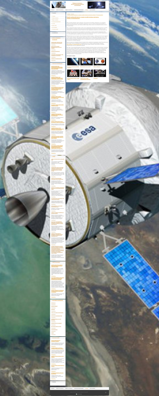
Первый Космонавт (55, 51)
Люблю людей (54, 306)
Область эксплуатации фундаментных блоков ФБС (57, 179)
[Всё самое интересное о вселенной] (58, 4)
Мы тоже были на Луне (56, 326)
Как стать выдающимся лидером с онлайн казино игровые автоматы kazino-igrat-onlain (57, 223)
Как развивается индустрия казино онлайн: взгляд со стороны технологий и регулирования (57, 88)
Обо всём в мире (55, 29)
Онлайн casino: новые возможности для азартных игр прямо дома (57, 97)
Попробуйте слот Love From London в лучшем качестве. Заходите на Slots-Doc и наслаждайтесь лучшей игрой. (57, 169)
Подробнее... (53, 44)
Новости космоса (56, 262)
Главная (53, 16)
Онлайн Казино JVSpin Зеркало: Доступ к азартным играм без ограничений (57, 129)
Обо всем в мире (55, 337)
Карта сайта (54, 25)
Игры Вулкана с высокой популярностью (56, 206)
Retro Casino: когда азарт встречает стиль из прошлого (57, 122)
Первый (53, 309)
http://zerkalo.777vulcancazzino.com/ (74, 44)
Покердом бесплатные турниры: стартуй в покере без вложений (57, 115)
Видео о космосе (55, 19)
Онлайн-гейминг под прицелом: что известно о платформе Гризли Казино (57, 78)
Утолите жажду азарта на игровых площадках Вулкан (57, 348)
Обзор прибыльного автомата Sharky (55, 341)
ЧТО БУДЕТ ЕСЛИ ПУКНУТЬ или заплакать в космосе (57, 55)
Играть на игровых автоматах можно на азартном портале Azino (57, 188)
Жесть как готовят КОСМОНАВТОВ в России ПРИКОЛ (56, 47)
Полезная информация (56, 21)
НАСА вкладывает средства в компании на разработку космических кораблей (57, 278)
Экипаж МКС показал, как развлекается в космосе (56, 43)
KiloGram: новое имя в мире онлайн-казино (57, 105)
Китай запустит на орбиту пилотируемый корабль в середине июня (57, 266)
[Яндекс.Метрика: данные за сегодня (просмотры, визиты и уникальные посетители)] (79, 394)
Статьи (53, 23)
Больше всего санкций (56, 323)
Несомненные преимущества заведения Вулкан (57, 199)
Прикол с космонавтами (56, 58)
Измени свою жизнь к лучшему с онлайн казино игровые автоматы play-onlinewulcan (57, 235)
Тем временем (54, 329)
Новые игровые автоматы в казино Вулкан (57, 213)
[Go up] (105, 392)
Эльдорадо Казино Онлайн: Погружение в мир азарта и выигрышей (57, 137)
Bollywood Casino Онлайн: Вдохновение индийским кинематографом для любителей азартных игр (57, 147)
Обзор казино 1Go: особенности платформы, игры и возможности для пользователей (57, 67)
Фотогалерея (54, 27)
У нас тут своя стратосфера (57, 312)
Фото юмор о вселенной (57, 300)
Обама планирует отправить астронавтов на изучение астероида (57, 291)
